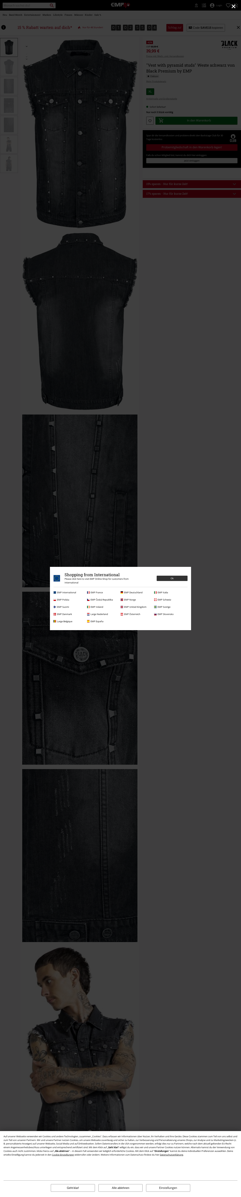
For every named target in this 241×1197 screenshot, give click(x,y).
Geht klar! (73, 1187)
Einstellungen (168, 1188)
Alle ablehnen (120, 1187)
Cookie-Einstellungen (63, 1154)
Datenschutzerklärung (171, 1154)
